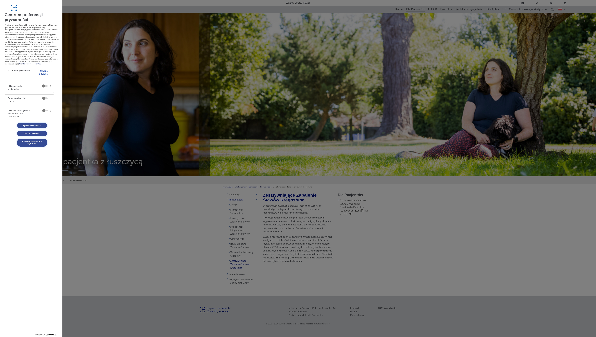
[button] (29, 73)
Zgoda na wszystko (32, 125)
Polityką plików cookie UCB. (30, 64)
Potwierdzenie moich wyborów (32, 142)
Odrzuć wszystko (32, 133)
